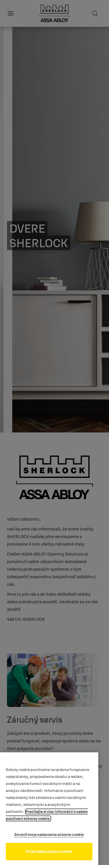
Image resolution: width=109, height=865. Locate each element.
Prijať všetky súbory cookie (49, 851)
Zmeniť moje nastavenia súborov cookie (49, 834)
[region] (49, 808)
